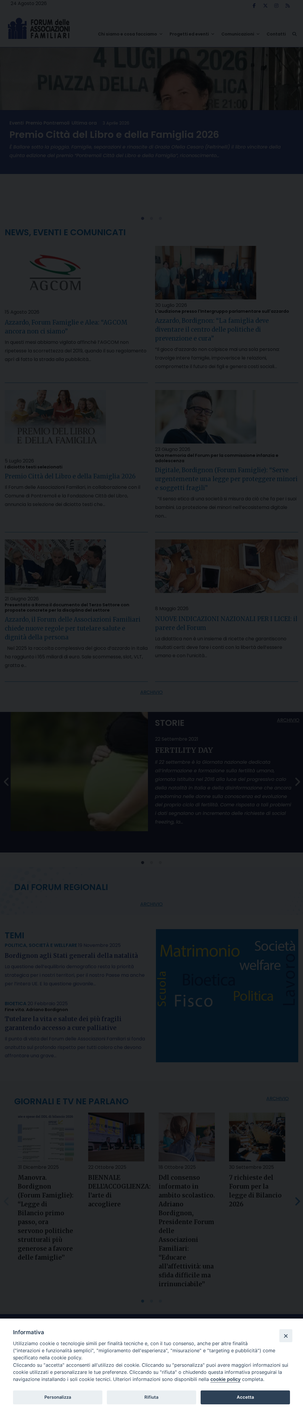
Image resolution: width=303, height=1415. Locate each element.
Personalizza (57, 1397)
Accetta (245, 1397)
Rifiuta (151, 1397)
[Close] (285, 1335)
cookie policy (225, 1379)
